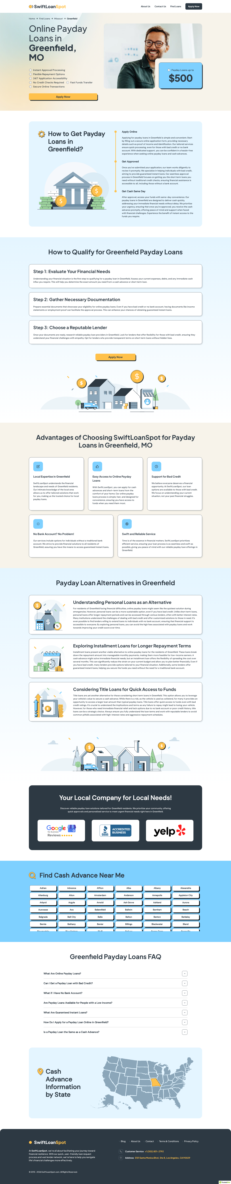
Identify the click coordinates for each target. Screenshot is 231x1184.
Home (32, 18)
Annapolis (157, 895)
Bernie (43, 924)
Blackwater (157, 924)
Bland (185, 924)
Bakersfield (100, 909)
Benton (157, 917)
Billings (128, 924)
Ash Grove (129, 902)
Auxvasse (43, 909)
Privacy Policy (191, 1141)
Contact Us (160, 6)
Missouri (58, 18)
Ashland (157, 902)
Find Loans (175, 6)
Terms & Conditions (169, 1141)
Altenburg (43, 895)
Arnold (100, 902)
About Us (145, 6)
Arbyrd (43, 902)
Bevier (100, 924)
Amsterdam (100, 895)
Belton (129, 917)
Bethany (72, 924)
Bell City (72, 917)
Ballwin (128, 909)
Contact (150, 1141)
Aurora (185, 902)
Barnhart (157, 909)
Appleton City (186, 895)
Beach (186, 909)
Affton (100, 888)
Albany (157, 888)
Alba (128, 888)
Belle (100, 917)
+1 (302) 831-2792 (154, 1151)
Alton (71, 895)
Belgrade (43, 917)
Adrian (43, 888)
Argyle (71, 902)
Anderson (129, 895)
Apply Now (193, 6)
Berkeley (186, 917)
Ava (72, 909)
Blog (123, 1141)
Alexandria (185, 888)
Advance (71, 888)
